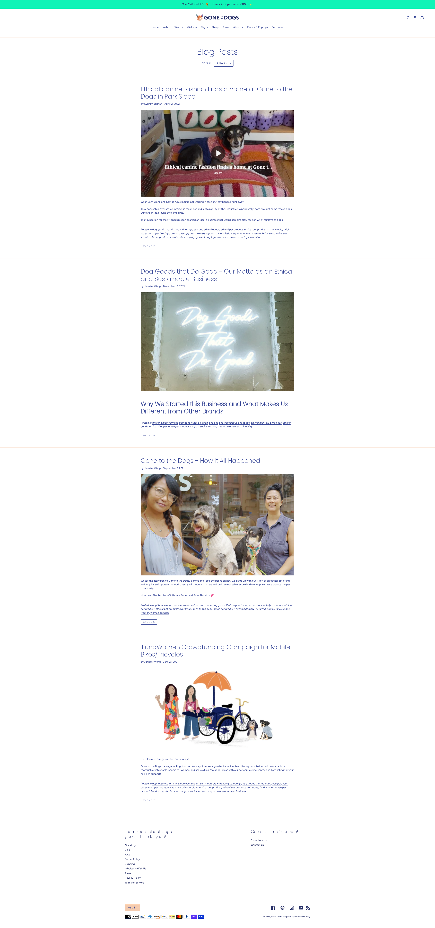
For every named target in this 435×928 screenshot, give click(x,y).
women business (226, 237)
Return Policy (132, 859)
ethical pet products (256, 229)
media (278, 229)
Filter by (206, 63)
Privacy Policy (133, 877)
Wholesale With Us (135, 868)
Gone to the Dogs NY (281, 916)
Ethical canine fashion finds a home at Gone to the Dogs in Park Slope (216, 93)
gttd (271, 229)
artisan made (204, 605)
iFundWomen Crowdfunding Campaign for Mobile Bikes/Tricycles (215, 651)
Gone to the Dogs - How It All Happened (200, 460)
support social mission (219, 233)
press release (197, 233)
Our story (130, 845)
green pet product (178, 426)
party (151, 233)
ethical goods (212, 229)
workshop (255, 237)
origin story (273, 608)
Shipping (130, 863)
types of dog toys (205, 237)
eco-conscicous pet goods (234, 422)
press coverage (179, 233)
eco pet (198, 229)
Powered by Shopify (301, 916)
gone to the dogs (202, 608)
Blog (127, 849)
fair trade (185, 608)
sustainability (260, 233)
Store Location (259, 840)
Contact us (257, 844)
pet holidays (162, 233)
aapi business (160, 605)
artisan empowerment (165, 422)
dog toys (187, 229)
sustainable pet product (154, 237)
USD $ (131, 907)
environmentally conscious (266, 422)
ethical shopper (158, 426)
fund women (266, 787)
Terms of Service (134, 882)
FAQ (127, 854)
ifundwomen (172, 791)
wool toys (243, 237)
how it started (257, 608)
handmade (242, 608)
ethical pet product (232, 229)
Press (128, 873)
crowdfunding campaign (227, 783)
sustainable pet (278, 233)
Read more (149, 246)
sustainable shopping (182, 237)
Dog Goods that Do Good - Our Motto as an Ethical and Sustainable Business (217, 275)
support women (242, 233)
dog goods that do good (166, 229)
